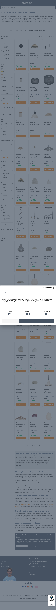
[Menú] (54, 595)
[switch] (51, 605)
